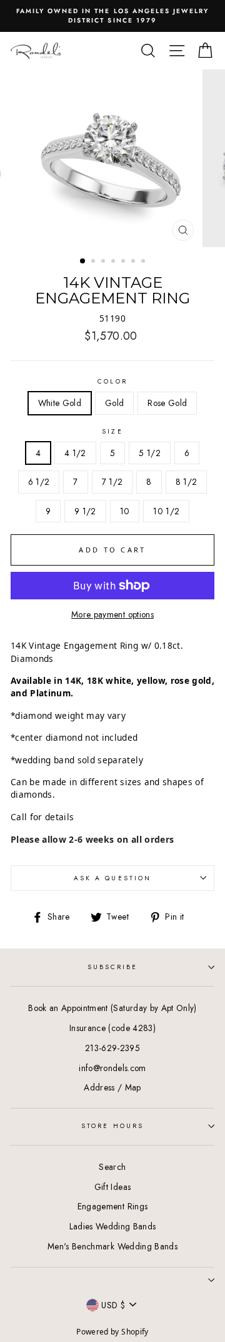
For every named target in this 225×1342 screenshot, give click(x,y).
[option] (112, 16)
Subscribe (113, 967)
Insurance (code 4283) (112, 1028)
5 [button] (124, 262)
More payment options (112, 614)
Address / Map (112, 1087)
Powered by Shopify (112, 1331)
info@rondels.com (112, 1068)
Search (112, 1167)
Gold (114, 403)
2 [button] (94, 262)
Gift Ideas (112, 1187)
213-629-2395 (112, 1048)
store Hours (112, 1126)
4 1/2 (75, 453)
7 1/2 (112, 481)
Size (112, 431)
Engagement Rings (113, 1206)
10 (125, 511)
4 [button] (114, 262)
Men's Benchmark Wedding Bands (113, 1246)
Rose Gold (167, 403)
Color (112, 381)
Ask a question (112, 878)
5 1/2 (150, 453)
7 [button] (144, 262)
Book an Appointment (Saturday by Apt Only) (112, 1008)
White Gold (59, 403)
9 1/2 (85, 511)
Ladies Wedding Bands (112, 1226)
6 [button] (134, 262)
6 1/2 (39, 481)
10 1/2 (166, 511)
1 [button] (83, 261)
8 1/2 (187, 481)
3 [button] (104, 262)
